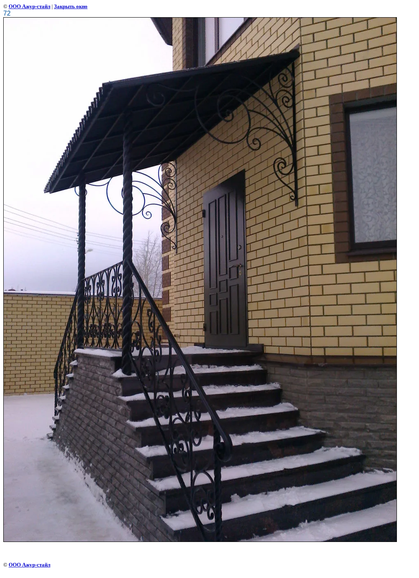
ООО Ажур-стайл (29, 6)
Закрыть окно (71, 6)
